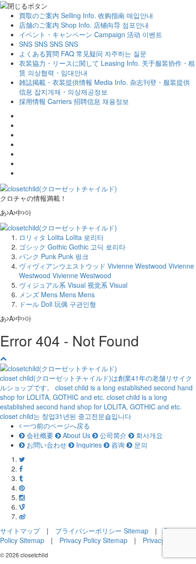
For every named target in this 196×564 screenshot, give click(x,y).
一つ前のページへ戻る (55, 425)
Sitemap (136, 530)
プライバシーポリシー (88, 530)
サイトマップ (20, 530)
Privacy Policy (80, 540)
